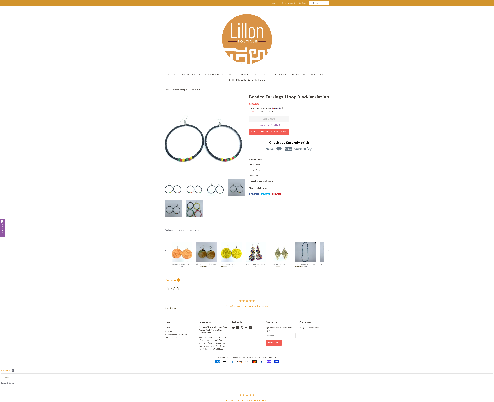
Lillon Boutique (239, 357)
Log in (274, 3)
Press (244, 74)
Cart (304, 3)
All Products (214, 74)
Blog (232, 74)
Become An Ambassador (308, 74)
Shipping (252, 111)
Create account (288, 3)
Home (171, 74)
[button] (289, 108)
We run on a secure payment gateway (261, 357)
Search (167, 327)
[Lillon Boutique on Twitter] (233, 328)
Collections (189, 74)
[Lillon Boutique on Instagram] (246, 328)
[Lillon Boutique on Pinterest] (241, 328)
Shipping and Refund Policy (248, 79)
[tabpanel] (247, 397)
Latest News (204, 322)
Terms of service (171, 338)
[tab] (8, 383)
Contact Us (278, 74)
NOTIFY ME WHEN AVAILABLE (269, 131)
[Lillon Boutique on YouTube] (250, 328)
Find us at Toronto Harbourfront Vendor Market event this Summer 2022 (213, 330)
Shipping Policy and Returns (176, 334)
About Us (259, 74)
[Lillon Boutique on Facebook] (237, 328)
